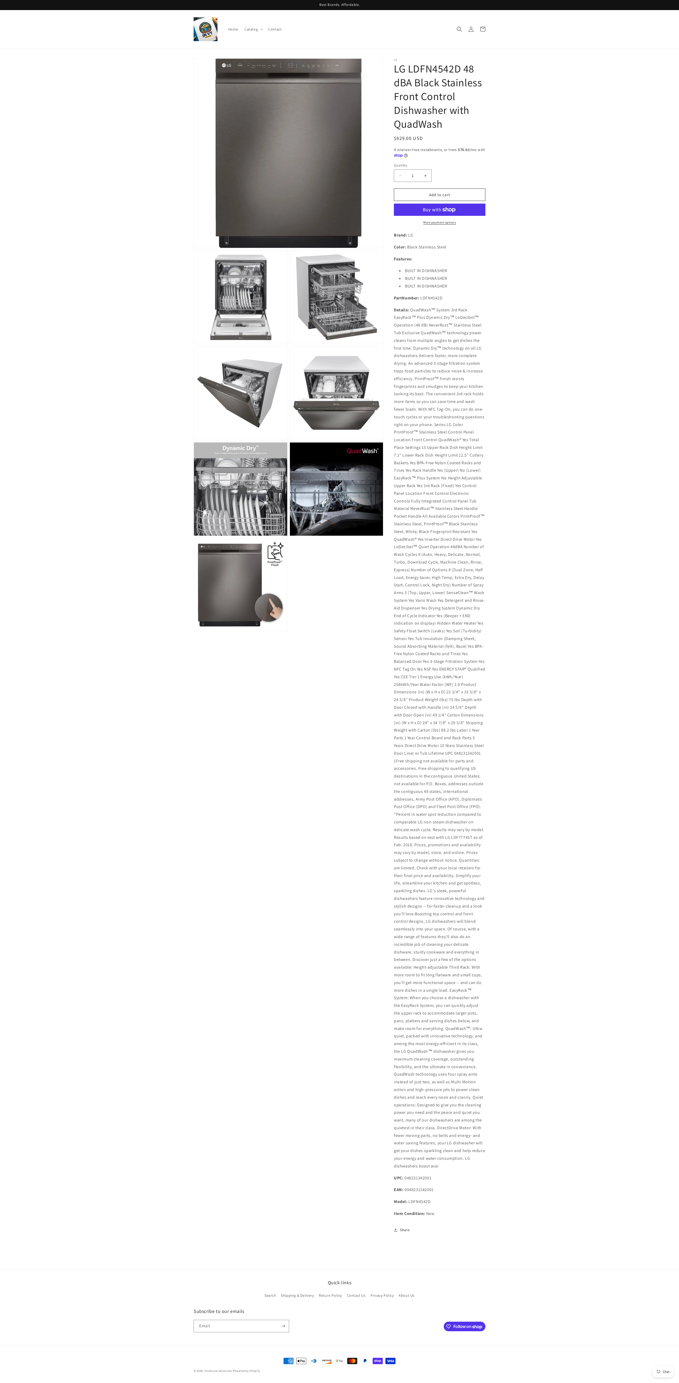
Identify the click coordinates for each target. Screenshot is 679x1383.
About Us (407, 1295)
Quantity (400, 165)
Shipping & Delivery (297, 1295)
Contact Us (356, 1295)
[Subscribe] (283, 1326)
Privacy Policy (382, 1295)
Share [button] (405, 1229)
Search (270, 1295)
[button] (253, 29)
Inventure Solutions (218, 1371)
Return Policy (330, 1295)
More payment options (439, 222)
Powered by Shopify (246, 1371)
